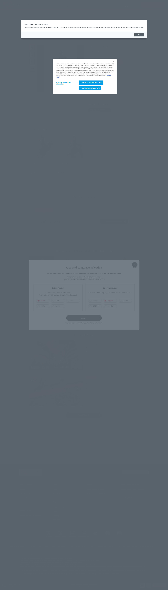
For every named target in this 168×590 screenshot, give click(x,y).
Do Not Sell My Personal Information (63, 83)
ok (139, 35)
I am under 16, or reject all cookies (91, 82)
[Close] (114, 61)
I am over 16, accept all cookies (90, 88)
